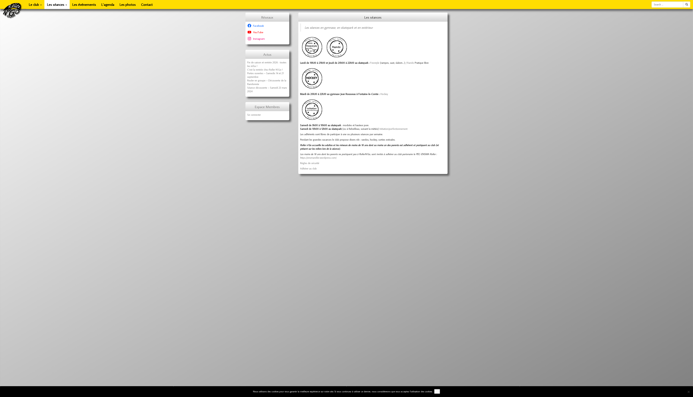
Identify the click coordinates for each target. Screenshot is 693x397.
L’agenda (107, 4)
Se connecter (254, 114)
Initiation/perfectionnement (393, 128)
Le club (34, 4)
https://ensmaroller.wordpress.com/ (318, 157)
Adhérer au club (308, 168)
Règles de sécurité (309, 163)
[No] (688, 392)
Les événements (84, 4)
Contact (147, 4)
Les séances (56, 4)
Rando (411, 62)
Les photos (128, 4)
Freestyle (374, 62)
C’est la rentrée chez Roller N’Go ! (265, 69)
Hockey (384, 94)
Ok (437, 391)
